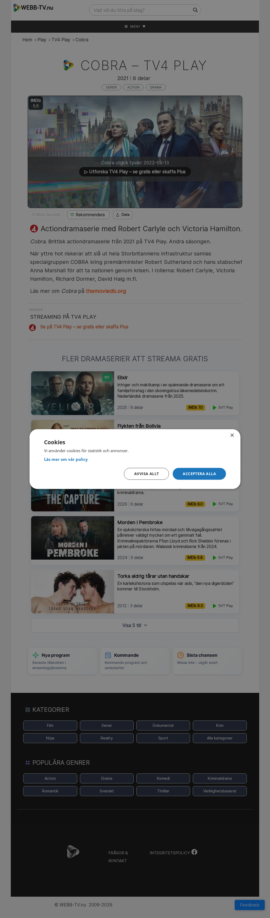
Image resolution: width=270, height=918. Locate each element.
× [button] (232, 435)
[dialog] (135, 459)
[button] (199, 474)
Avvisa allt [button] (146, 473)
